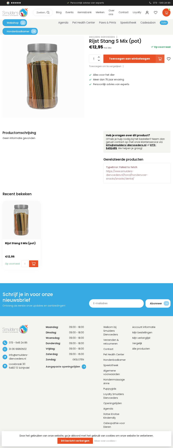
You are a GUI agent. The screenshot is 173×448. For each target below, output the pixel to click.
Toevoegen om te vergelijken (105, 66)
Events (69, 12)
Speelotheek (128, 22)
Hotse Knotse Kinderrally (111, 415)
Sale (164, 22)
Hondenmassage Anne (114, 381)
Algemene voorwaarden (111, 372)
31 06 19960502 (18, 349)
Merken (100, 12)
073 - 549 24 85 (161, 2)
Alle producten (141, 348)
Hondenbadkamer (18, 31)
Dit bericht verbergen (75, 440)
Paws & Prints (107, 22)
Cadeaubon (148, 22)
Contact (124, 12)
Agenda (63, 22)
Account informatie (143, 327)
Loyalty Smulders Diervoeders (113, 396)
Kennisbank (85, 12)
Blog (58, 12)
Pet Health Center (83, 22)
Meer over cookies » (105, 440)
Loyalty (137, 12)
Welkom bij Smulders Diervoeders (110, 330)
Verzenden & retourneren (111, 341)
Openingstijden (112, 403)
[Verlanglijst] (155, 12)
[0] (166, 11)
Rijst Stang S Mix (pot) (20, 243)
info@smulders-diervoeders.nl (126, 145)
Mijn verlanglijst (141, 338)
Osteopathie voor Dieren (114, 425)
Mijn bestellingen (142, 332)
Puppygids (109, 388)
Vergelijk (137, 343)
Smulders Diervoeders (102, 37)
